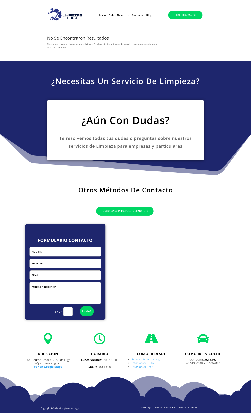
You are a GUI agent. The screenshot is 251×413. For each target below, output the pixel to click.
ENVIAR (87, 311)
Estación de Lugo (142, 363)
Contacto (137, 15)
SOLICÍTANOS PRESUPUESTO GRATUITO (124, 211)
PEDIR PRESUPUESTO (185, 15)
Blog (149, 15)
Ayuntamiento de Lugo (146, 359)
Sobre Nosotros (119, 15)
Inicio (102, 15)
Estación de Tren (142, 367)
